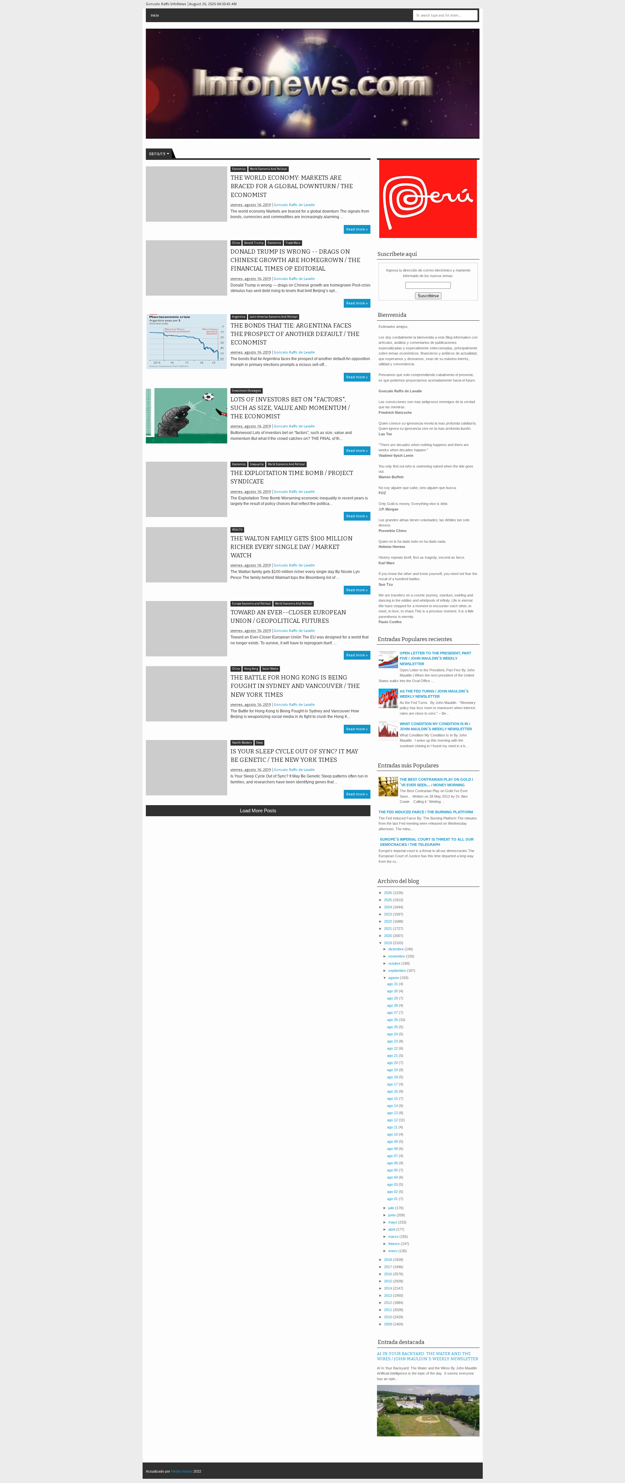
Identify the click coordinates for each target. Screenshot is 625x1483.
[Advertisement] (258, 869)
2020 (388, 936)
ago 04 (393, 1177)
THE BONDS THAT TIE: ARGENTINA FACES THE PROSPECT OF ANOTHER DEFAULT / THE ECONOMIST (294, 334)
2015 (388, 1281)
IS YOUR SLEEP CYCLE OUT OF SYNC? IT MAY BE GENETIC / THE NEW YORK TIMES (294, 755)
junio (392, 1215)
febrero (394, 1244)
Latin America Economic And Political (274, 316)
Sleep (259, 742)
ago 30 (393, 991)
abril (392, 1229)
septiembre (397, 970)
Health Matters (242, 742)
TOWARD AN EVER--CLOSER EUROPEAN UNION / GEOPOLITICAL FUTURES (288, 616)
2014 (388, 1288)
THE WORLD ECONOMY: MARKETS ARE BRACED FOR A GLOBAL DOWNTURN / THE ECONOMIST (291, 186)
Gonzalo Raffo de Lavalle (294, 205)
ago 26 (393, 1020)
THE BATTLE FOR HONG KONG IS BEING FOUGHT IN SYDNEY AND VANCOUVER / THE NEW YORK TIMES (295, 686)
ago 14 (393, 1106)
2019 (388, 943)
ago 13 (393, 1113)
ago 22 (393, 1048)
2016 (388, 1274)
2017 (388, 1267)
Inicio (155, 15)
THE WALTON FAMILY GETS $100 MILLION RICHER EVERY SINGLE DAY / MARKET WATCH (291, 547)
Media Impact (181, 1471)
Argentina (238, 316)
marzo (393, 1236)
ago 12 (393, 1120)
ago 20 (393, 1063)
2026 (388, 893)
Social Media (270, 668)
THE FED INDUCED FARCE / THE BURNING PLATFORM (426, 812)
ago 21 (393, 1055)
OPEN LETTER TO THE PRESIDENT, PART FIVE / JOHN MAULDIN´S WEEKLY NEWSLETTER (435, 658)
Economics (239, 169)
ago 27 (393, 1012)
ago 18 (393, 1077)
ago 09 (393, 1141)
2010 (388, 1317)
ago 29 (393, 998)
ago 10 (393, 1134)
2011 (388, 1310)
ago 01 (393, 1199)
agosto (394, 978)
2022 (388, 921)
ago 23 (393, 1041)
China (236, 243)
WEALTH (237, 529)
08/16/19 (157, 154)
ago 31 (393, 984)
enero (393, 1251)
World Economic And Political (268, 169)
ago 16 (393, 1091)
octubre (394, 963)
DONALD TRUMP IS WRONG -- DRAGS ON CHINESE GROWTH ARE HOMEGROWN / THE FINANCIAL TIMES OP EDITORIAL (295, 260)
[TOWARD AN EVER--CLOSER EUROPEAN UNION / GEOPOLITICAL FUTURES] (186, 628)
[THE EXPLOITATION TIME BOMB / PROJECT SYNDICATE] (186, 489)
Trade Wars (292, 243)
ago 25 (393, 1027)
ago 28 (393, 1005)
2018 (388, 1260)
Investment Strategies (246, 390)
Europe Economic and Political (251, 603)
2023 (388, 914)
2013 (388, 1295)
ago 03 (393, 1184)
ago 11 (392, 1127)
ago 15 (393, 1098)
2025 (388, 900)
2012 (388, 1303)
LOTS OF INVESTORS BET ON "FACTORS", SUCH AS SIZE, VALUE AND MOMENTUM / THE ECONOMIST (290, 408)
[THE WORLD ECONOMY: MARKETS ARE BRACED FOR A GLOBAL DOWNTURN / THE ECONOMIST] (186, 194)
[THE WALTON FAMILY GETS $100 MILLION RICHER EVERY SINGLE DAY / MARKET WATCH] (186, 554)
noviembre (397, 956)
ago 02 (393, 1192)
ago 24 (393, 1034)
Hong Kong (251, 668)
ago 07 (393, 1156)
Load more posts (258, 810)
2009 (388, 1324)
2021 (388, 928)
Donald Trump (253, 243)
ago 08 (393, 1149)
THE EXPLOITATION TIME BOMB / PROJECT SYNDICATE (291, 477)
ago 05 (393, 1170)
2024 (388, 907)
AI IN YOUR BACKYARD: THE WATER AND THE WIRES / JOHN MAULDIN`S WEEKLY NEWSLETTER (427, 1356)
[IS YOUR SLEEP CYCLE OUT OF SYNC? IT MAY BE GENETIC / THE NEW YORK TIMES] (186, 767)
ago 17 (393, 1084)
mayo (393, 1222)
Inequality (257, 464)
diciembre (396, 949)
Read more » (357, 229)
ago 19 (393, 1070)
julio (391, 1208)
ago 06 (393, 1163)
